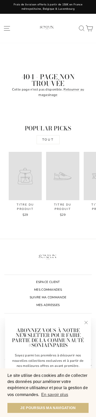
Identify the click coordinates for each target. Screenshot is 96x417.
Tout (48, 140)
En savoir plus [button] (54, 394)
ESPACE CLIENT (48, 282)
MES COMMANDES (48, 290)
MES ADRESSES (48, 305)
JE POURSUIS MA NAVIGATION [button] (48, 408)
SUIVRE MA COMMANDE (48, 297)
